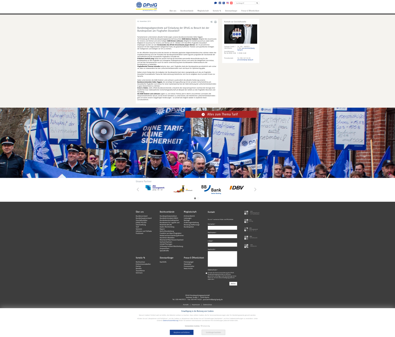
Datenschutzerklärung (170, 320)
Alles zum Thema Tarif (222, 114)
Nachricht (212, 249)
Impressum (196, 305)
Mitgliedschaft (203, 11)
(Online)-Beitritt (189, 216)
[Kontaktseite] (215, 3)
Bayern (162, 229)
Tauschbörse (140, 271)
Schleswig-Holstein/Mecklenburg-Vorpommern (171, 247)
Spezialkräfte (164, 251)
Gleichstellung (141, 225)
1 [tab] (195, 198)
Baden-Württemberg (167, 227)
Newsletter (187, 264)
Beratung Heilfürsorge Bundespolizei (191, 226)
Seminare (139, 273)
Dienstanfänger (231, 11)
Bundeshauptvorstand (144, 218)
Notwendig (206, 326)
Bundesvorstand (141, 216)
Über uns (173, 11)
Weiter (233, 284)
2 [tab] (198, 198)
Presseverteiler (189, 266)
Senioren (139, 229)
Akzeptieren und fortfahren (182, 332)
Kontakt (186, 305)
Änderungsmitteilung (191, 222)
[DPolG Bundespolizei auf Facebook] (219, 3)
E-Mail (210, 241)
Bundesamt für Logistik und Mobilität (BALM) (169, 223)
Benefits (139, 268)
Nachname (212, 232)
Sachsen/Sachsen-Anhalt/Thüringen (166, 243)
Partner (138, 266)
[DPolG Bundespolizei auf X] (223, 3)
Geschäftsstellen (141, 220)
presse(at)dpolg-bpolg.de (245, 60)
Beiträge (187, 220)
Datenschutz (212, 270)
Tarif (137, 227)
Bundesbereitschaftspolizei (169, 220)
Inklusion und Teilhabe (144, 231)
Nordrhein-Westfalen (167, 238)
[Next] (255, 189)
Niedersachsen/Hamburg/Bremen (172, 235)
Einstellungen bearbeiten (213, 332)
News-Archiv (188, 268)
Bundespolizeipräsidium (168, 216)
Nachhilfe (163, 262)
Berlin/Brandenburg (167, 231)
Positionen (139, 233)
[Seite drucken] (215, 22)
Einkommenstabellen (143, 264)
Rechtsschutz (140, 262)
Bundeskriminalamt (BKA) (169, 218)
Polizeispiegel (188, 262)
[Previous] (138, 189)
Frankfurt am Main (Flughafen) (170, 233)
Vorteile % (217, 11)
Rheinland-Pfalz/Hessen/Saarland (171, 240)
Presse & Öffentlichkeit (250, 11)
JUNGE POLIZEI (141, 222)
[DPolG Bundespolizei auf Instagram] (227, 3)
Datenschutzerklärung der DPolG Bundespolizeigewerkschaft (221, 273)
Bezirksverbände (186, 11)
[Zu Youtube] (230, 3)
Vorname (211, 224)
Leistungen (188, 218)
